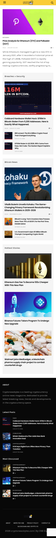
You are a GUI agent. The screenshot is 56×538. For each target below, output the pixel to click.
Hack (14, 418)
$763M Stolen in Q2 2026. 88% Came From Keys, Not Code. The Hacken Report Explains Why (32, 146)
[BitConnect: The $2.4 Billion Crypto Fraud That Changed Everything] (8, 135)
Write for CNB (18, 523)
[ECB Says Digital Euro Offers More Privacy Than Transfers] (6, 446)
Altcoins (6, 37)
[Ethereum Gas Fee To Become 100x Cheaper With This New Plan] (28, 265)
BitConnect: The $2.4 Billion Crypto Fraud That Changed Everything (31, 134)
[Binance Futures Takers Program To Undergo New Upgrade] (28, 304)
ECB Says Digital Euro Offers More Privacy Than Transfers (31, 447)
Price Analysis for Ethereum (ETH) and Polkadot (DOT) (26, 42)
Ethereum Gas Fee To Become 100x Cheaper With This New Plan (26, 284)
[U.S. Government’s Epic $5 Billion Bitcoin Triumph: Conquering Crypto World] (8, 233)
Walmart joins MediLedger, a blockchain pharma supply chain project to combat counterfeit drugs (25, 362)
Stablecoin (17, 433)
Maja (4, 48)
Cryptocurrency (19, 443)
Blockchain (17, 490)
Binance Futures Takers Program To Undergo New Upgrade (27, 322)
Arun (6, 128)
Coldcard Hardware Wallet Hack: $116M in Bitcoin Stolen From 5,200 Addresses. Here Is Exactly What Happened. (26, 121)
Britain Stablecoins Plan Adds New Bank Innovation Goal (29, 437)
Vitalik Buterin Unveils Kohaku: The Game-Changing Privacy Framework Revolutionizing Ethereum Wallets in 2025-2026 (27, 207)
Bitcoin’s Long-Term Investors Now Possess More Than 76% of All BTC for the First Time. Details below (32, 221)
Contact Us (46, 523)
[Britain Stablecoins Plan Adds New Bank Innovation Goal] (6, 436)
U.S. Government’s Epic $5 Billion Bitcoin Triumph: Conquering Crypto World (31, 233)
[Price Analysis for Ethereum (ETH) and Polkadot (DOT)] (28, 21)
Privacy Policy (32, 523)
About (8, 523)
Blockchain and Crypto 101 (28, 526)
